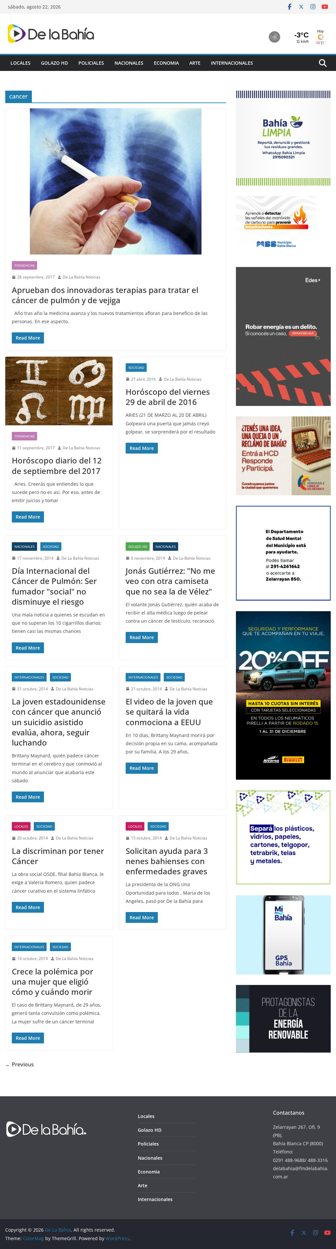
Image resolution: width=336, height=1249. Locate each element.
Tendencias (24, 265)
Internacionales (232, 63)
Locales (20, 63)
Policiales (91, 63)
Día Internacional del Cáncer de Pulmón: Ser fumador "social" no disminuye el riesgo (54, 586)
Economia (166, 63)
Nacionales (129, 63)
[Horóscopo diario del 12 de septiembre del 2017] (59, 391)
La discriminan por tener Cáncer (58, 855)
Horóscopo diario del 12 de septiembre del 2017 (57, 465)
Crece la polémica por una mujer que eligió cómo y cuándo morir (52, 981)
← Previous (19, 1064)
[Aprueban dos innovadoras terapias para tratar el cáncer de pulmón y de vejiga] (115, 181)
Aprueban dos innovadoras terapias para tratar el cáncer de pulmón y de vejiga (105, 294)
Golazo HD (54, 63)
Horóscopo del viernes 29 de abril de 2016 (168, 396)
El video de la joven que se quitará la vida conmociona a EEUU (169, 711)
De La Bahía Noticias (81, 277)
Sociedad (136, 367)
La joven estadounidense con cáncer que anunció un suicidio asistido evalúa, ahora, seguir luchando (59, 722)
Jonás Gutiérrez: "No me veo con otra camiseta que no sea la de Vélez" (170, 580)
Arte (194, 63)
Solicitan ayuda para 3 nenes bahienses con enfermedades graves (167, 861)
